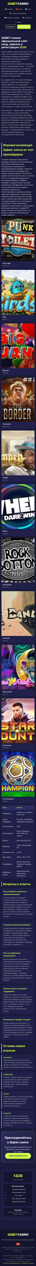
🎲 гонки (28, 9)
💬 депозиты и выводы (11, 17)
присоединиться (24, 26)
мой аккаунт (11, 26)
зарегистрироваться (18, 1156)
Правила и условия (28, 1263)
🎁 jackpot (19, 9)
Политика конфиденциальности (12, 1263)
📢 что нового (27, 17)
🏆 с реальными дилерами (18, 13)
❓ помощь (18, 22)
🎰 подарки (9, 9)
